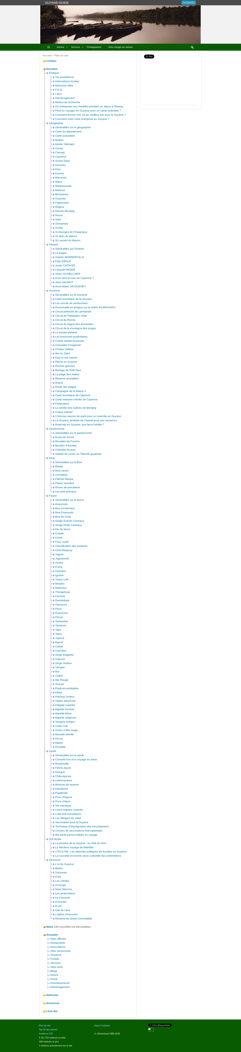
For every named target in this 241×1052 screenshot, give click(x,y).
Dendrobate (62, 600)
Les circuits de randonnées (71, 303)
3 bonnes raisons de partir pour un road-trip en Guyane (88, 416)
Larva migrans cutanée (69, 809)
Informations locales (67, 81)
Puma (58, 566)
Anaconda (61, 504)
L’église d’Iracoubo (66, 914)
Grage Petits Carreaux (68, 525)
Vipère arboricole (65, 700)
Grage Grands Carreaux (69, 520)
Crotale (59, 533)
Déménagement (65, 98)
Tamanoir (60, 625)
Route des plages (65, 386)
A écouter (61, 901)
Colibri (59, 675)
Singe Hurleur (63, 663)
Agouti (59, 642)
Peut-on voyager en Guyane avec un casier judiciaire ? (88, 110)
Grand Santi (62, 160)
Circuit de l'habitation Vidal (71, 315)
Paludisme (61, 788)
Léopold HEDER (65, 269)
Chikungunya (63, 776)
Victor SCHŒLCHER (67, 273)
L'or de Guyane (64, 864)
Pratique (54, 72)
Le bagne (61, 252)
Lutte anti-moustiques (68, 813)
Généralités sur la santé (69, 755)
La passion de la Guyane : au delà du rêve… (82, 843)
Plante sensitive (64, 483)
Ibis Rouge (61, 679)
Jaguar (59, 554)
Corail (58, 537)
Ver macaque (63, 805)
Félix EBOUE (63, 261)
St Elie (59, 227)
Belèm (59, 868)
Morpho (59, 583)
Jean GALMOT (64, 282)
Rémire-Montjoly (65, 211)
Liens (58, 93)
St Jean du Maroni (66, 236)
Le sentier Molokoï (66, 332)
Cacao (59, 148)
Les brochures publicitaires (71, 336)
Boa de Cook (63, 516)
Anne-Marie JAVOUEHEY (70, 286)
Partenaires (62, 403)
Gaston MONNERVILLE (69, 257)
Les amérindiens (65, 893)
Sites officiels (58, 938)
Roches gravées (65, 365)
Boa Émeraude (64, 512)
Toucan (59, 684)
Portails (54, 958)
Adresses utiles (64, 85)
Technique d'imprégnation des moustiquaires (82, 826)
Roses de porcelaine (67, 487)
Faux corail (61, 541)
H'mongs (60, 885)
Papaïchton (62, 202)
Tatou (58, 633)
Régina (59, 206)
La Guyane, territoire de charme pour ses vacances (86, 420)
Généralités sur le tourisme (71, 294)
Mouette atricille (64, 734)
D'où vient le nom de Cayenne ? (74, 278)
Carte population (65, 135)
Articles (60, 47)
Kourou (59, 173)
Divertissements (60, 983)
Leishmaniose (63, 780)
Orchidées (61, 474)
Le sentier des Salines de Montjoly (75, 407)
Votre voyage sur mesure (120, 47)
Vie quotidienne (64, 77)
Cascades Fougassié (68, 345)
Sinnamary (61, 223)
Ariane (59, 382)
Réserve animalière (67, 378)
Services (75, 47)
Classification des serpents (71, 545)
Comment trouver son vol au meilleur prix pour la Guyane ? (90, 114)
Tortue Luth (62, 579)
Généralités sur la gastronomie (73, 432)
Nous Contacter (102, 1025)
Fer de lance (62, 529)
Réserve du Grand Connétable (73, 918)
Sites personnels (60, 950)
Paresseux (61, 612)
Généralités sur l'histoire (69, 248)
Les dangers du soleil (68, 818)
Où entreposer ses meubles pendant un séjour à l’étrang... (90, 106)
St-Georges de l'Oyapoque (71, 232)
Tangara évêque (65, 721)
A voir (58, 906)
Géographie (56, 123)
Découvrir (55, 859)
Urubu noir (61, 725)
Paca (58, 608)
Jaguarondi (62, 558)
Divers (54, 974)
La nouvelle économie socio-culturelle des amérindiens (88, 855)
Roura (59, 215)
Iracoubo (60, 165)
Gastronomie (56, 428)
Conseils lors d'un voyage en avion (76, 759)
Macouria (60, 177)
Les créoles (62, 880)
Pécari (59, 617)
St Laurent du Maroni (67, 240)
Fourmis (60, 596)
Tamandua (61, 621)
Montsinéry (61, 194)
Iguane (59, 575)
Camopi (60, 152)
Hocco (59, 738)
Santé (52, 751)
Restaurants (57, 942)
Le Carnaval (62, 897)
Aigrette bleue (63, 713)
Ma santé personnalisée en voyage (76, 834)
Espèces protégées (67, 688)
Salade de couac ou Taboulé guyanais (78, 453)
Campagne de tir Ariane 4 (70, 391)
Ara (57, 671)
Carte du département (68, 131)
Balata (59, 466)
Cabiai (59, 646)
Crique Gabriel (64, 412)
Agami (59, 742)
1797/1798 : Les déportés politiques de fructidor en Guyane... (91, 851)
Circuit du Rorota (65, 319)
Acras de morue (64, 437)
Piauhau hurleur (64, 696)
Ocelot (59, 562)
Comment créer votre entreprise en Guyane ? (82, 118)
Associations (58, 946)
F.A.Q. (59, 89)
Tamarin (60, 667)
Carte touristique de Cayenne (72, 395)
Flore (52, 458)
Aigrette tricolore (64, 709)
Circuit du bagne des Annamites (74, 324)
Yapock (59, 638)
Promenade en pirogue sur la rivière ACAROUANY (85, 307)
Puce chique (62, 801)
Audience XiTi (46, 1033)
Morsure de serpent (67, 784)
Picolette (60, 746)
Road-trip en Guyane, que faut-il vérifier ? (79, 424)
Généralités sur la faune (69, 499)
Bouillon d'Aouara (65, 445)
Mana (58, 181)
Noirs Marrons (63, 889)
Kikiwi (58, 692)
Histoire (53, 244)
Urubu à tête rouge (66, 730)
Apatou (59, 139)
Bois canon (62, 470)
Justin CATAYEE (65, 265)
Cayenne (60, 156)
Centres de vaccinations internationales (79, 830)
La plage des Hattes (67, 374)
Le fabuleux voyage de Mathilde (74, 847)
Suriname (61, 872)
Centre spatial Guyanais (69, 340)
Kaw (58, 169)
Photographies (94, 47)
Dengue (60, 772)
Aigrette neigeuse (65, 717)
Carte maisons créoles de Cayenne (76, 399)
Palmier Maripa (64, 479)
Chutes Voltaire (64, 349)
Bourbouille (62, 763)
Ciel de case (62, 910)
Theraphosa (62, 592)
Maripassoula (63, 185)
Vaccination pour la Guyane (71, 822)
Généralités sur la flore (68, 462)
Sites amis (56, 966)
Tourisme (54, 290)
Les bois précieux (65, 491)
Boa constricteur (65, 508)
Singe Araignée (64, 654)
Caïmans (60, 571)
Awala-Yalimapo (64, 144)
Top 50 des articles (48, 1029)
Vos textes (55, 839)
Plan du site (45, 1025)
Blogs (53, 971)
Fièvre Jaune (63, 767)
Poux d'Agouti (63, 797)
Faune (53, 495)
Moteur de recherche (67, 102)
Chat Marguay (63, 550)
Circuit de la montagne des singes (75, 328)
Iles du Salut (62, 353)
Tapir (58, 629)
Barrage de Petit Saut (68, 370)
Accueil (47, 55)
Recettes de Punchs (67, 441)
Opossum (61, 604)
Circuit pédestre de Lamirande (73, 311)
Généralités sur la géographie (73, 127)
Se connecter (188, 3)
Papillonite (61, 792)
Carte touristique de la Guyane (73, 299)
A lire (58, 876)
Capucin (60, 659)
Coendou (60, 650)
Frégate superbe (65, 705)
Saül (58, 219)
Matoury (60, 190)
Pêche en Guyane (66, 361)
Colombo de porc (65, 449)
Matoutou (61, 587)
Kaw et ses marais (66, 357)
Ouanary (60, 198)
